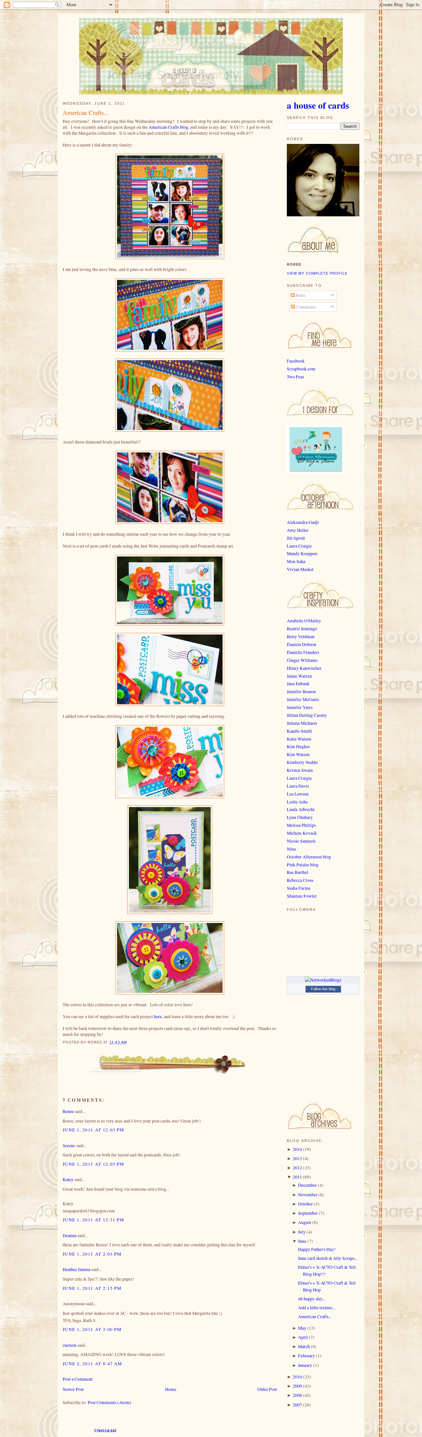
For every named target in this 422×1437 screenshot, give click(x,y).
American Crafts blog (168, 127)
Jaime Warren (299, 676)
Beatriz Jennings (302, 629)
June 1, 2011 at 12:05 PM (93, 1164)
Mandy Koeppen (302, 553)
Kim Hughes (298, 746)
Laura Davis (298, 786)
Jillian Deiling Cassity (307, 715)
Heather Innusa (76, 1269)
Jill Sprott (296, 538)
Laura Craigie (299, 546)
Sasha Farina (298, 888)
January (305, 1365)
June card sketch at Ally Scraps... (327, 1258)
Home (170, 1389)
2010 (297, 1377)
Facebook (296, 361)
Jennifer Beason (301, 691)
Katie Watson (299, 739)
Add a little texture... (316, 1308)
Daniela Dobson (301, 644)
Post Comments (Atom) (109, 1402)
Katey (68, 1179)
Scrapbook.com (301, 369)
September (308, 1213)
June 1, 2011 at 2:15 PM (92, 1288)
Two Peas (295, 377)
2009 (297, 1386)
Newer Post (73, 1389)
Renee (68, 1111)
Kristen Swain (300, 770)
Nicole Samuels (301, 841)
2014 (297, 1149)
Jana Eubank (298, 684)
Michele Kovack (302, 833)
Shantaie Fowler (302, 896)
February (306, 1356)
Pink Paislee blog (302, 865)
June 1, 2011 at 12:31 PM (93, 1220)
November (307, 1195)
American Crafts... (85, 112)
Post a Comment (78, 1379)
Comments (305, 307)
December (307, 1185)
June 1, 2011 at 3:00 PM (92, 1329)
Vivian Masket (300, 569)
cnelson (69, 1345)
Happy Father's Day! (317, 1249)
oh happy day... (311, 1299)
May (302, 1328)
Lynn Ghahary (300, 817)
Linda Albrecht (301, 809)
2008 (297, 1395)
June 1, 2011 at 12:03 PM (93, 1130)
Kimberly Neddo (302, 762)
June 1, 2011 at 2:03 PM (92, 1254)
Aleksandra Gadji (303, 522)
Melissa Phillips (301, 825)
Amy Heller (298, 530)
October (305, 1204)
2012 (297, 1168)
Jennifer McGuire (303, 699)
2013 (297, 1158)
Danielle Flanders (303, 652)
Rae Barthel (297, 872)
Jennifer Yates (300, 707)
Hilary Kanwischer (304, 668)
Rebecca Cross (300, 880)
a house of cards (318, 105)
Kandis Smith (299, 731)
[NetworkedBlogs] (323, 980)
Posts (300, 295)
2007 (297, 1405)
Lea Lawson (298, 794)
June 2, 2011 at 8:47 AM (92, 1364)
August (304, 1222)
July (302, 1232)
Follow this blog (323, 989)
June (302, 1241)
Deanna (69, 1235)
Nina (291, 849)
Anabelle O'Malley (304, 621)
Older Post (267, 1389)
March (304, 1346)
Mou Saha (296, 561)
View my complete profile (317, 273)
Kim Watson (298, 754)
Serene (69, 1146)
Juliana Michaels (302, 723)
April (303, 1337)
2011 (297, 1177)
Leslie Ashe (297, 802)
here (158, 1016)
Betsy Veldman (301, 636)
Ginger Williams (302, 660)
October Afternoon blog (309, 857)
